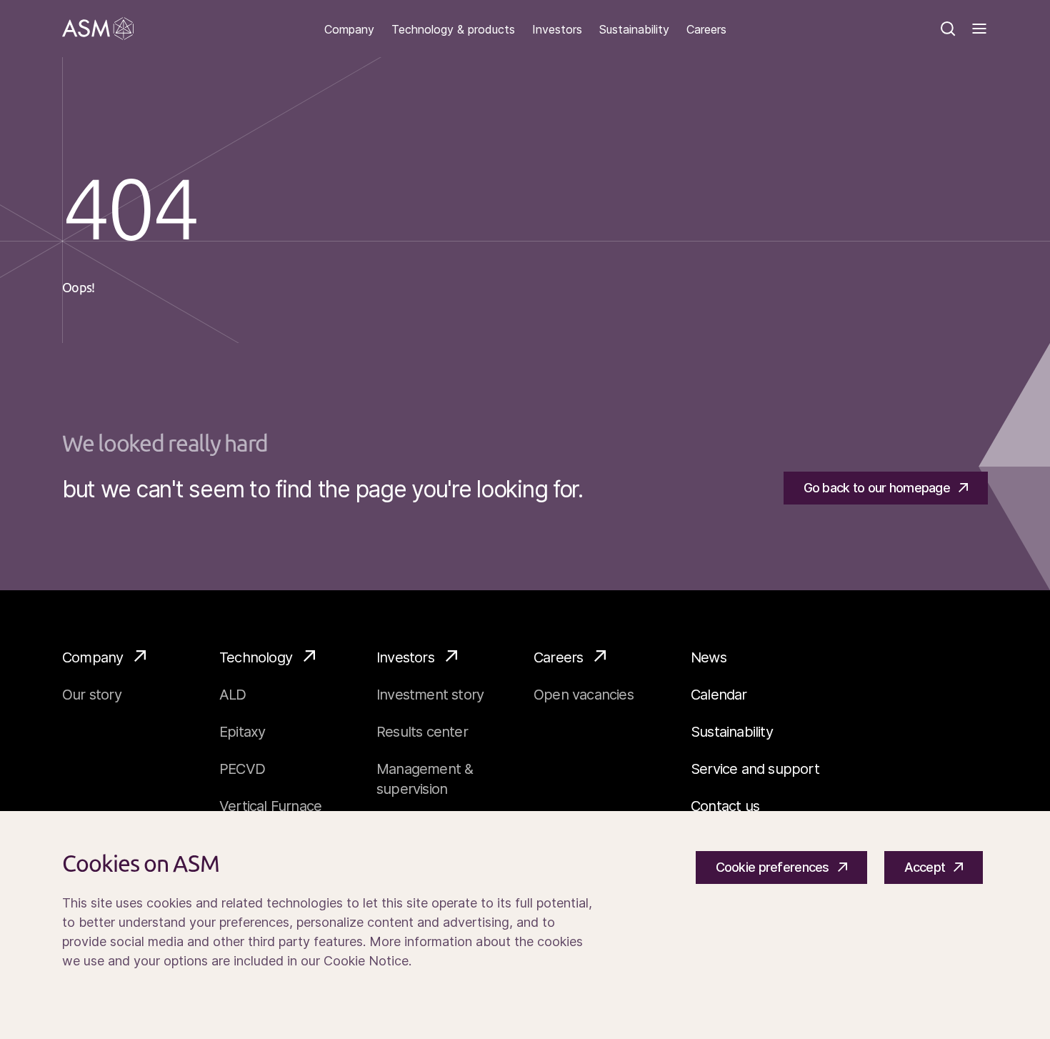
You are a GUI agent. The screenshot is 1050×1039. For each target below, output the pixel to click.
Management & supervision (424, 778)
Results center (422, 731)
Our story (91, 694)
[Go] (98, 28)
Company (349, 29)
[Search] (947, 28)
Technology (255, 657)
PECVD (242, 768)
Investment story (430, 694)
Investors (557, 29)
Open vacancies (584, 694)
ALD (232, 694)
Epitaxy (242, 731)
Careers (706, 29)
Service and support (755, 768)
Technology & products (453, 29)
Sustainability (634, 29)
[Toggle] (979, 28)
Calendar (719, 694)
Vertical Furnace (270, 806)
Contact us (725, 806)
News (708, 657)
